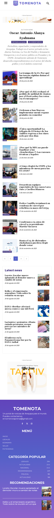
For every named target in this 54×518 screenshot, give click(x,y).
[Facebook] (22, 423)
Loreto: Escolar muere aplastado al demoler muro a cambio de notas (20, 277)
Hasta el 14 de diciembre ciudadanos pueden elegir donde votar (33, 243)
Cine (4, 140)
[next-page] (26, 258)
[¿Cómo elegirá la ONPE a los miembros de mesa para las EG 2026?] (10, 171)
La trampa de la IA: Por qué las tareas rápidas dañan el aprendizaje (34, 75)
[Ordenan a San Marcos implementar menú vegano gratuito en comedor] (10, 115)
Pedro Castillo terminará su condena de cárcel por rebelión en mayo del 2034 (34, 205)
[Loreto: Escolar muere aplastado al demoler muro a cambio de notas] (43, 280)
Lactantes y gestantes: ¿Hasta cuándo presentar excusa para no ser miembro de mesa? (20, 325)
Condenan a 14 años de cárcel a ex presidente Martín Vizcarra (32, 224)
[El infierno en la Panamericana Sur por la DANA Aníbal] (43, 342)
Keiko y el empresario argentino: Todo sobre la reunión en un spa (18, 293)
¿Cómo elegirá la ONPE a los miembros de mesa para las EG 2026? (35, 168)
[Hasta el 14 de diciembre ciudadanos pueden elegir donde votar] (10, 245)
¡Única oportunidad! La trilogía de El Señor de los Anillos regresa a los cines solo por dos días (33, 132)
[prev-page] (5, 258)
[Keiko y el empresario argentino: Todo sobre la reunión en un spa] (43, 295)
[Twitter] (27, 423)
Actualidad (7, 84)
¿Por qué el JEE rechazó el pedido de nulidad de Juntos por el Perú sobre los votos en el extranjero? (35, 95)
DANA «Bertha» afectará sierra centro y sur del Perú (19, 307)
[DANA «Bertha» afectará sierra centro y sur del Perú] (43, 311)
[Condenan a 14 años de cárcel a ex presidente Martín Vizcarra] (10, 227)
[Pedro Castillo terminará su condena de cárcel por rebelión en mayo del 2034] (10, 208)
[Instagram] (31, 423)
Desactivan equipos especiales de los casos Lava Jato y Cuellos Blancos (35, 187)
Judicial (6, 214)
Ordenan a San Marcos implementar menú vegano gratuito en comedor (34, 112)
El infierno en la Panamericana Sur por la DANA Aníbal (18, 340)
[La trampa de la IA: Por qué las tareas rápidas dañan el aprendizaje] (10, 78)
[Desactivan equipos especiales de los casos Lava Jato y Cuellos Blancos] (10, 189)
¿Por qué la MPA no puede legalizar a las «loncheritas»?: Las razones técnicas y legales (34, 151)
